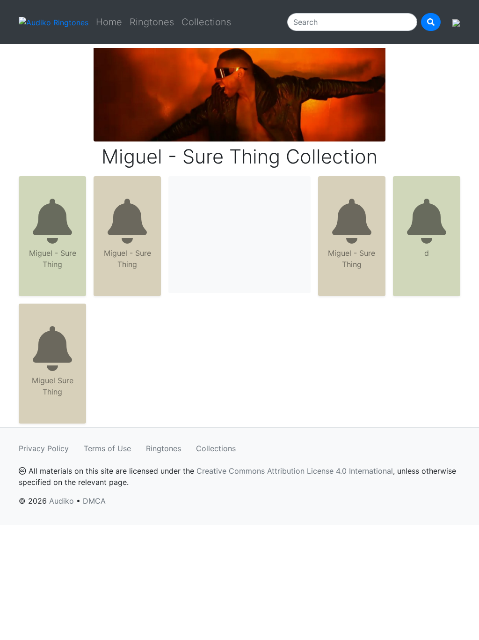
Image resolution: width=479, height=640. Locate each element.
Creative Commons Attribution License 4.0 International (294, 471)
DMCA (94, 501)
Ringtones (152, 22)
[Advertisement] (239, 234)
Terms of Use (107, 448)
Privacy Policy (44, 448)
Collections (206, 22)
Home (109, 22)
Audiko (61, 501)
